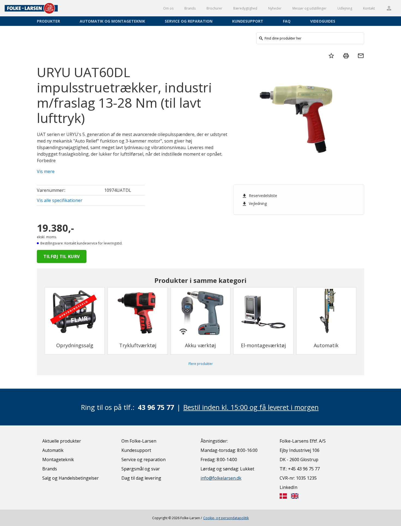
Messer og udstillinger (309, 8)
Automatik (53, 450)
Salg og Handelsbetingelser (70, 478)
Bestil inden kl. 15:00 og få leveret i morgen (251, 407)
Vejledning (254, 203)
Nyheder (275, 8)
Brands (190, 8)
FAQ (287, 21)
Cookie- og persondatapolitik (226, 518)
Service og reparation (189, 21)
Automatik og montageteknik (112, 21)
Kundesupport (247, 21)
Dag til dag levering (141, 478)
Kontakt (369, 8)
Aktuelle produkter (61, 441)
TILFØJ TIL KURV (61, 256)
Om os (168, 8)
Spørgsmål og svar (140, 469)
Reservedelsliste (259, 195)
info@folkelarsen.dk (220, 478)
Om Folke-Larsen (138, 441)
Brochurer (214, 8)
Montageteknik (58, 459)
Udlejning (344, 8)
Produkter (48, 21)
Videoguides (322, 21)
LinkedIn (288, 487)
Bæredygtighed (245, 8)
